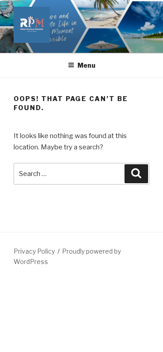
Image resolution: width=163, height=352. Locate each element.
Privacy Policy (34, 251)
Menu (86, 65)
